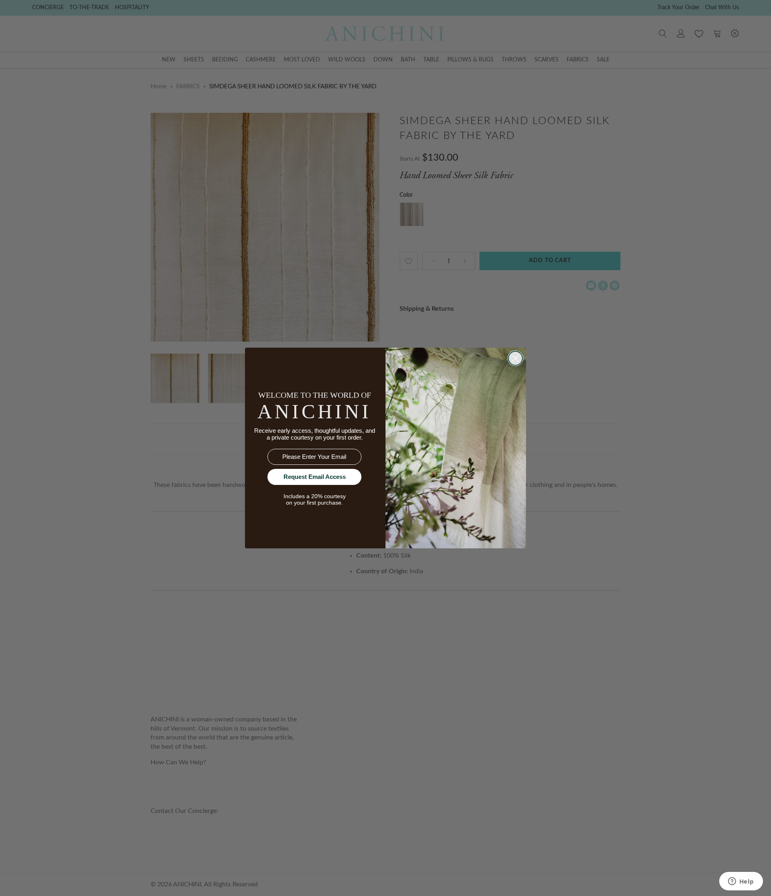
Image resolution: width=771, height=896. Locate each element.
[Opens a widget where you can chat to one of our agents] (741, 882)
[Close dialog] (515, 358)
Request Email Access (315, 476)
